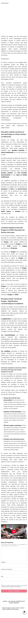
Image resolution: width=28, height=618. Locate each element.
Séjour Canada (6, 609)
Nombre (3, 562)
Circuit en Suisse (20, 607)
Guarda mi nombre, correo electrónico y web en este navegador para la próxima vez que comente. (14, 586)
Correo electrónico (7, 569)
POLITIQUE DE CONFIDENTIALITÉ (16, 601)
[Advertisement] (14, 20)
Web (2, 576)
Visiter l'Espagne (14, 609)
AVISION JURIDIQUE (14, 602)
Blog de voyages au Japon (8, 607)
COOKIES (5, 601)
